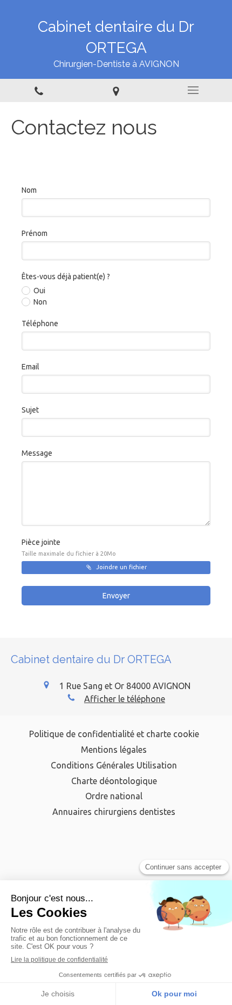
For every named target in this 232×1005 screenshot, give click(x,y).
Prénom (34, 233)
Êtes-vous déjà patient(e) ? (66, 276)
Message (37, 453)
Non (40, 302)
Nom (29, 190)
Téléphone (40, 323)
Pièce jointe (69, 547)
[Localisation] (115, 90)
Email (30, 366)
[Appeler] (38, 90)
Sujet (30, 410)
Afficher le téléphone (124, 699)
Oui (39, 290)
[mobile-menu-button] (193, 90)
